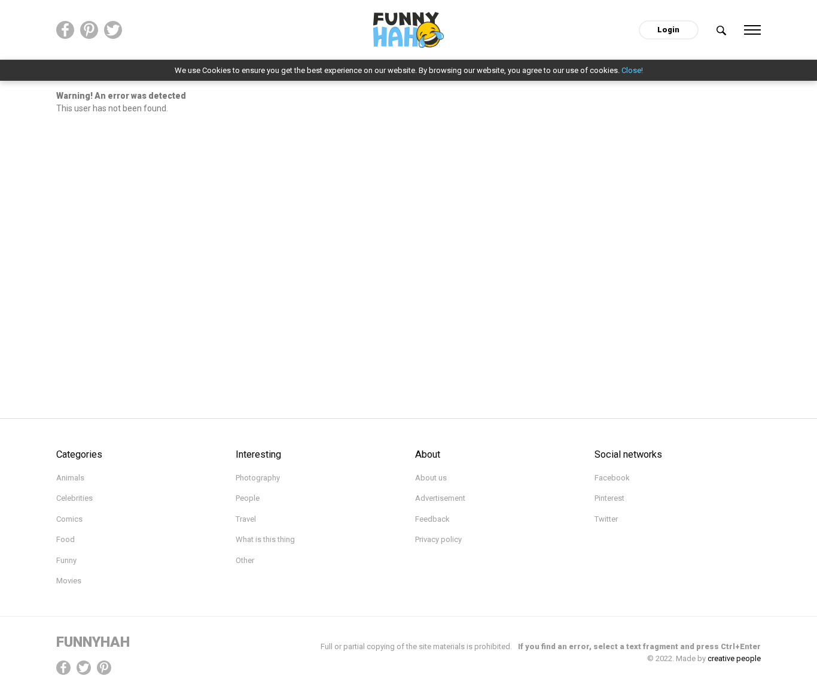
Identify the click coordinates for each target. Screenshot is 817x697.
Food (65, 539)
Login (668, 29)
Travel (246, 519)
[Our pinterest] (89, 30)
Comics (69, 519)
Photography (258, 477)
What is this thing (265, 539)
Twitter (606, 519)
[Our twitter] (113, 30)
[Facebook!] (63, 667)
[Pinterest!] (104, 667)
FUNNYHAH (93, 642)
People (248, 498)
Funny (66, 560)
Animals (70, 477)
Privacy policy (438, 539)
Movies (68, 580)
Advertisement (440, 498)
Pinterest (609, 498)
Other (245, 560)
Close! (632, 70)
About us (431, 477)
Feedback (432, 519)
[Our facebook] (65, 30)
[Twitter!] (84, 667)
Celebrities (74, 498)
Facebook (612, 477)
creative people (734, 658)
